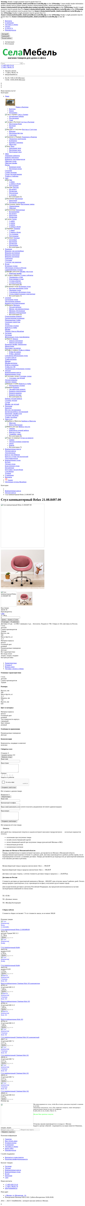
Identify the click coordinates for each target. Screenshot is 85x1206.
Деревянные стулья (16, 277)
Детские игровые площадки (19, 441)
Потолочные (13, 193)
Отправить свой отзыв (9, 787)
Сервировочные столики (14, 270)
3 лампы (12, 225)
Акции (10, 480)
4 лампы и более (15, 227)
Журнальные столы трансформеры (17, 337)
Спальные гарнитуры (12, 322)
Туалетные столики (12, 326)
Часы (12, 146)
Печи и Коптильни (15, 425)
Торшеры (17, 228)
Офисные (12, 208)
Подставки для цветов (13, 348)
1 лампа (12, 182)
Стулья (7, 402)
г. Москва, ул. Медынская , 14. (15, 1195)
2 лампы (12, 223)
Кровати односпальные (17, 391)
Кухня (7, 264)
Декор (7, 96)
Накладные (13, 200)
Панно (11, 111)
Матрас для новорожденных (19, 309)
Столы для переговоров (13, 174)
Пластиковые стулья (16, 279)
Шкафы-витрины (11, 363)
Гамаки (11, 440)
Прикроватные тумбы (13, 320)
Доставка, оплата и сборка (14, 669)
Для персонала (10, 453)
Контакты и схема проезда (14, 1157)
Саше (11, 120)
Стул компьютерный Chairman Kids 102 (15, 1091)
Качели (11, 445)
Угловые (8, 473)
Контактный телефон (8, 803)
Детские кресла (10, 451)
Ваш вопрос (5, 811)
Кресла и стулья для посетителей (16, 456)
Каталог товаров (7, 1163)
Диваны (12, 428)
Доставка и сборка (11, 24)
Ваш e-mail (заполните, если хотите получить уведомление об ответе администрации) (31, 807)
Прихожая (8, 406)
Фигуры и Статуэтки (29, 129)
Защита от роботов (7, 777)
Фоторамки (13, 112)
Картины (12, 109)
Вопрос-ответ (10, 667)
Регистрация (9, 44)
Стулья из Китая (15, 281)
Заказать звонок (10, 71)
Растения (12, 126)
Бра (11, 180)
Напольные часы (15, 148)
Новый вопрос (6, 796)
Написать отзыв (7, 757)
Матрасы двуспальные (17, 311)
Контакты (8, 21)
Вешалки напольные (12, 255)
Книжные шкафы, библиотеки (16, 344)
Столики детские (11, 400)
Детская (8, 370)
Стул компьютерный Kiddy (10, 947)
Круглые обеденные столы (18, 288)
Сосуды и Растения (27, 122)
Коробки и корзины (16, 142)
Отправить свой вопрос (9, 821)
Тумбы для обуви (11, 417)
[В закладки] (10, 937)
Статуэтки (12, 135)
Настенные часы (15, 150)
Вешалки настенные (12, 256)
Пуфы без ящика (15, 352)
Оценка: (4, 773)
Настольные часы (15, 152)
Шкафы (7, 329)
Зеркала (15, 339)
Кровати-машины (15, 393)
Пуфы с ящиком (14, 354)
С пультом (12, 195)
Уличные (16, 238)
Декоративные (14, 206)
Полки (7, 165)
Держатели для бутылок (17, 139)
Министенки (9, 346)
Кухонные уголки (11, 266)
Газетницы (9, 258)
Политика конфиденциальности (16, 1159)
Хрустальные (14, 185)
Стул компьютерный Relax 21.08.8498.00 (15, 929)
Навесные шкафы (15, 273)
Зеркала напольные (16, 341)
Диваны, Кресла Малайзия (14, 331)
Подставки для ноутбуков (14, 469)
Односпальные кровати (13, 316)
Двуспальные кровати (13, 301)
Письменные (9, 468)
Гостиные (8, 335)
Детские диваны (11, 382)
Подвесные (13, 191)
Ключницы (13, 141)
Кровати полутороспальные (15, 303)
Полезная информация (9, 1135)
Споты (14, 219)
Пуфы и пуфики (24, 350)
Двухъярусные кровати (17, 389)
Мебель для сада (24, 427)
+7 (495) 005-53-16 (7, 65)
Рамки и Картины (22, 107)
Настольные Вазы (15, 124)
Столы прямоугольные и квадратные (22, 294)
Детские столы (10, 464)
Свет (6, 178)
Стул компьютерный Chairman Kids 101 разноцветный (20, 1037)
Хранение (8, 249)
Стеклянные (9, 471)
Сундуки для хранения (13, 262)
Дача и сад (8, 419)
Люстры (16, 187)
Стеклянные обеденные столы (20, 292)
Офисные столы (10, 161)
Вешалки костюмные (12, 253)
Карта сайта (9, 1148)
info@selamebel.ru (11, 1188)
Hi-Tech (7, 462)
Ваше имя (4, 799)
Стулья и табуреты (26, 275)
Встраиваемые (14, 212)
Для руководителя (11, 458)
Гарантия (8, 1139)
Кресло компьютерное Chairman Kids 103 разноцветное (20, 983)
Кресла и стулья (14, 432)
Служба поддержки (8, 1154)
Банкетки (8, 408)
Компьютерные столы (13, 374)
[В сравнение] (12, 937)
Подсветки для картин (17, 202)
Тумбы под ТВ (10, 367)
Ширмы (8, 361)
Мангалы (12, 423)
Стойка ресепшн (11, 172)
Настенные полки (15, 169)
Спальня (8, 298)
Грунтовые (13, 240)
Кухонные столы (25, 286)
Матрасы (16, 305)
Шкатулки (12, 144)
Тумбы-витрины (11, 359)
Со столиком (13, 234)
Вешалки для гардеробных (14, 251)
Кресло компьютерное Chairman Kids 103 (15, 1001)
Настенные (19, 198)
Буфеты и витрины (11, 365)
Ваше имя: (4, 759)
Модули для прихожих (13, 410)
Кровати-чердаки (15, 395)
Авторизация (9, 42)
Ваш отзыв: (5, 763)
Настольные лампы (27, 204)
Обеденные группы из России (15, 268)
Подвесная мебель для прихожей (16, 412)
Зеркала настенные (16, 342)
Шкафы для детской (12, 404)
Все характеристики (8, 652)
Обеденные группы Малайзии (15, 482)
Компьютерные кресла (13, 372)
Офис (7, 154)
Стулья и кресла (10, 357)
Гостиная (8, 333)
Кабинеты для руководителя (15, 159)
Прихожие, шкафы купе (13, 413)
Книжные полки (15, 167)
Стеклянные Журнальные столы (16, 355)
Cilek (2, 613)
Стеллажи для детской (17, 378)
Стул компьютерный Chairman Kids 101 (15, 1055)
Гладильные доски (11, 299)
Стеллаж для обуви (11, 415)
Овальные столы (15, 290)
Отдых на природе (26, 438)
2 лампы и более (15, 184)
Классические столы (12, 466)
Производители (10, 30)
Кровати (16, 387)
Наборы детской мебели (13, 398)
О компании (9, 23)
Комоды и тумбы (11, 327)
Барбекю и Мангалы (28, 421)
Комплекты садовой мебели (19, 430)
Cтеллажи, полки (25, 376)
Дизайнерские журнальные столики (17, 369)
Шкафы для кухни (26, 271)
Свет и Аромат (23, 114)
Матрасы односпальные (17, 312)
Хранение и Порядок (29, 137)
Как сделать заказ (11, 1141)
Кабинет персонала (12, 157)
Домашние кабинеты (12, 155)
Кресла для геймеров (12, 455)
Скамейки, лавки (15, 434)
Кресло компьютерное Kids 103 (12, 1019)
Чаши (11, 127)
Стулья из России (15, 283)
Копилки (12, 131)
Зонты (11, 443)
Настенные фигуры (16, 133)
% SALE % (9, 28)
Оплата (7, 26)
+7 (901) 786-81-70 (7, 67)
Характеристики (11, 663)
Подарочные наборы (16, 116)
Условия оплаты (10, 1143)
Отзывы (8, 665)
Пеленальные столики (17, 385)
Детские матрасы (15, 307)
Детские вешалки (11, 380)
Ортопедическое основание (14, 318)
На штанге (13, 189)
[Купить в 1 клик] (8, 937)
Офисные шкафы (11, 163)
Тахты (7, 324)
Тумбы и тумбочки (11, 176)
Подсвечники (14, 118)
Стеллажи (8, 170)
